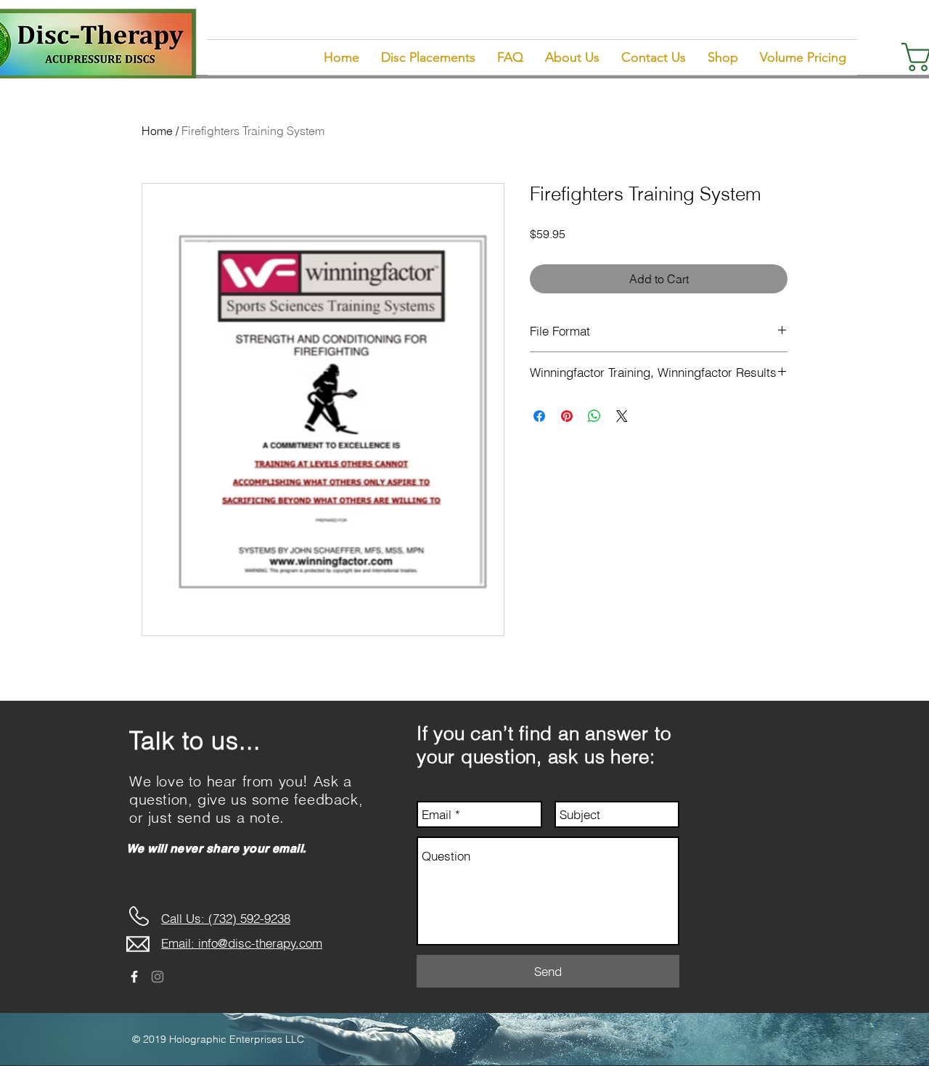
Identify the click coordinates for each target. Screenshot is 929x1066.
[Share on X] (622, 416)
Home (157, 130)
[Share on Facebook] (539, 416)
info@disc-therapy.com (260, 943)
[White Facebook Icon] (134, 977)
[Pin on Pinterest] (567, 416)
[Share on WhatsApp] (594, 416)
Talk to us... (195, 740)
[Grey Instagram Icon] (157, 977)
